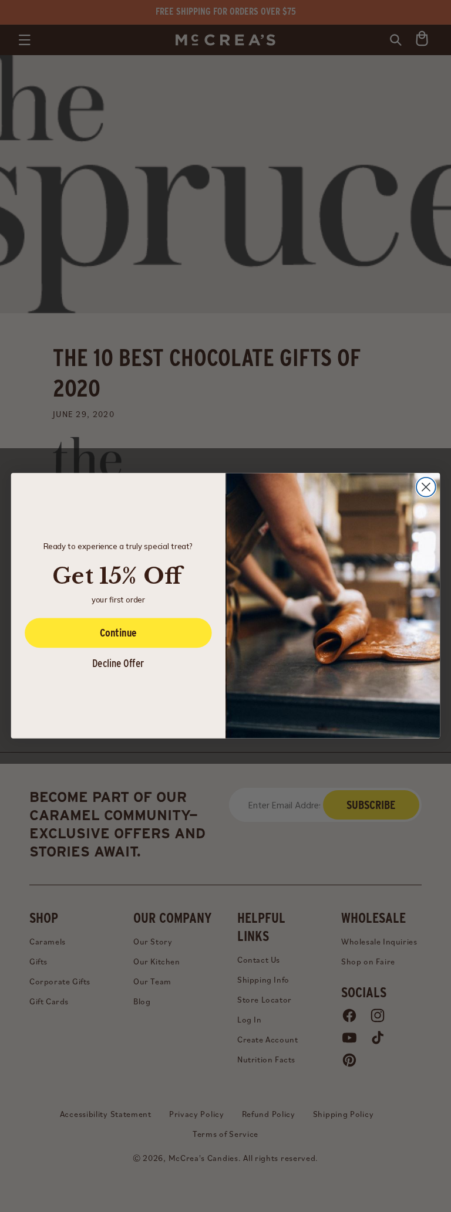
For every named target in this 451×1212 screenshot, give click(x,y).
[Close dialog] (426, 487)
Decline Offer (118, 663)
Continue (118, 633)
